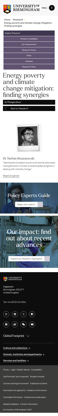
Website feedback (11, 404)
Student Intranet (37, 376)
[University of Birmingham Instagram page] (6, 314)
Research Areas (29, 50)
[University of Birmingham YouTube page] (32, 324)
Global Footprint (13, 336)
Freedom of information (37, 390)
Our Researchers (29, 44)
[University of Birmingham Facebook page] (32, 314)
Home (7, 19)
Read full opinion (11, 175)
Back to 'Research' (20, 108)
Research (18, 19)
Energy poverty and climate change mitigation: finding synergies (28, 24)
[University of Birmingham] (21, 8)
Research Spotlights (29, 39)
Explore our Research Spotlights (26, 258)
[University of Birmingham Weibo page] (15, 324)
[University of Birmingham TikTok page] (6, 324)
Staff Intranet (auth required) (16, 376)
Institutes (29, 61)
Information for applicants (14, 390)
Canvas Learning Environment (16, 383)
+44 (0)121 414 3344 (16, 302)
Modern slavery (23, 369)
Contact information (29, 404)
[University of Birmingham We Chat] (23, 324)
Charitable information (13, 397)
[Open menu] (52, 8)
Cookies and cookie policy (35, 397)
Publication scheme (38, 383)
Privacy (6, 369)
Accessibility (36, 369)
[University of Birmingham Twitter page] (23, 314)
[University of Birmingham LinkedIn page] (15, 314)
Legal (13, 369)
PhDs (29, 55)
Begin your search (26, 204)
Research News (29, 67)
